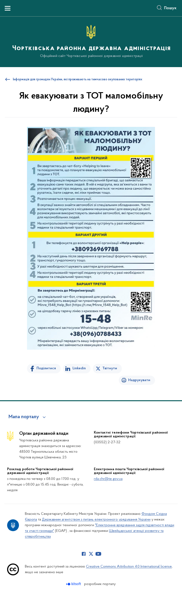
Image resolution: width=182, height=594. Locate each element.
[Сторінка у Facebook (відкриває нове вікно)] (83, 554)
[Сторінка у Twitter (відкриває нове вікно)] (91, 554)
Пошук (170, 8)
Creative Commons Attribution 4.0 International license (129, 566)
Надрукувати (139, 380)
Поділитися (46, 368)
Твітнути (109, 368)
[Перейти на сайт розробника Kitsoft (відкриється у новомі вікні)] (74, 584)
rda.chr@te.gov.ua (108, 479)
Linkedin (79, 368)
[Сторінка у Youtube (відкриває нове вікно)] (98, 554)
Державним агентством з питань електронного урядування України (96, 519)
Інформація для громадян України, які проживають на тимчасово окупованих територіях (77, 79)
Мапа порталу (24, 417)
